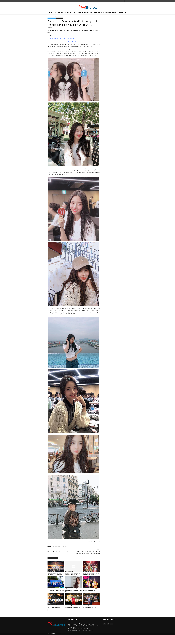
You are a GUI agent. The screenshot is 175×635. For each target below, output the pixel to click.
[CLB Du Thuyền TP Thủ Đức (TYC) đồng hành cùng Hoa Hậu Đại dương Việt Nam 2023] (56, 582)
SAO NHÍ (114, 12)
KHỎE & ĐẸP (85, 12)
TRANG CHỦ (53, 12)
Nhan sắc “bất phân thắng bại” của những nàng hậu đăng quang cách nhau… (67, 41)
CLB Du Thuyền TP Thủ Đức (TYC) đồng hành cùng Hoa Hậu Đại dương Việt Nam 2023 (56, 590)
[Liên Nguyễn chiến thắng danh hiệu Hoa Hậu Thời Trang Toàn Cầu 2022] (56, 599)
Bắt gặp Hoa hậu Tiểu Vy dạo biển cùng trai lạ (58, 551)
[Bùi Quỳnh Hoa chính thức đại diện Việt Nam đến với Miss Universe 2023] (91, 566)
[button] (125, 12)
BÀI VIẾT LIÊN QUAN (52, 558)
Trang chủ (49, 16)
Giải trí (69, 12)
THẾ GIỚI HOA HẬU (67, 16)
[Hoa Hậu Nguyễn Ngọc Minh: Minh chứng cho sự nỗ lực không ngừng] (73, 599)
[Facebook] (122, 1)
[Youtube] (126, 1)
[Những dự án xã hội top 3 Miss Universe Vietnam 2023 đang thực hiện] (73, 566)
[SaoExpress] (87, 6)
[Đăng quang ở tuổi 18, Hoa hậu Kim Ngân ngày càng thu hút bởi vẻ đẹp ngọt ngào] (73, 582)
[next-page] (50, 610)
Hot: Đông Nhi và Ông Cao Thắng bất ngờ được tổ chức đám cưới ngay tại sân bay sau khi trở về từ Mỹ (88, 552)
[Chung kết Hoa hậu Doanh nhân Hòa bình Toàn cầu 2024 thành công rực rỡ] (56, 566)
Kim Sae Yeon (64, 546)
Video (120, 12)
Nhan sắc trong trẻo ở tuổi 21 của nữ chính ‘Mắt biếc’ (61, 38)
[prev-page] (48, 610)
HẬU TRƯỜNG (61, 12)
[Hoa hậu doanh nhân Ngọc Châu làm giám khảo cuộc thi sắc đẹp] (91, 582)
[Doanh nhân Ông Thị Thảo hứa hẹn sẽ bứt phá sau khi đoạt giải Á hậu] (91, 599)
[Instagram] (124, 1)
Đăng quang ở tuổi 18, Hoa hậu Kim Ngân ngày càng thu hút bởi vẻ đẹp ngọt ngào (73, 590)
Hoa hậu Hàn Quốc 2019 (55, 546)
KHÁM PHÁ (93, 12)
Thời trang (77, 12)
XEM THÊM (60, 558)
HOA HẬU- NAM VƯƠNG (104, 12)
